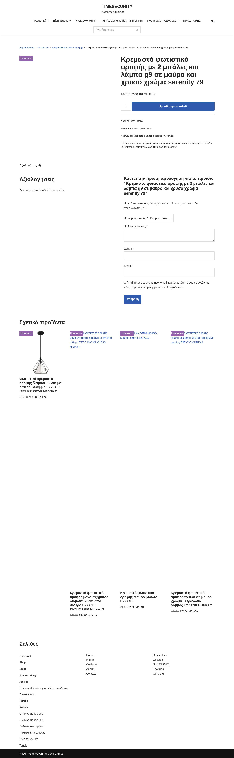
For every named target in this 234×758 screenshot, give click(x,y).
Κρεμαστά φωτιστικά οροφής (67, 47)
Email (128, 265)
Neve (22, 753)
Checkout (25, 656)
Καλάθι (23, 700)
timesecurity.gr (28, 675)
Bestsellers (160, 655)
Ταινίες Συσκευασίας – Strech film (122, 20)
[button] (47, 20)
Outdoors (91, 664)
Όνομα (129, 248)
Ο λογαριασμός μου (31, 713)
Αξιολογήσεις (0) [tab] (30, 165)
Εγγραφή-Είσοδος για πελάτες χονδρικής (44, 688)
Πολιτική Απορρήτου (31, 726)
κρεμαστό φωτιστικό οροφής (156, 143)
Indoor (90, 659)
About (89, 669)
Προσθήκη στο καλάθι (173, 106)
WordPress (56, 753)
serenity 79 (135, 143)
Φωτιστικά (43, 47)
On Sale (158, 659)
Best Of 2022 (161, 664)
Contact (91, 673)
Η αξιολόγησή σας (136, 226)
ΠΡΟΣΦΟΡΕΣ (192, 20)
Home (90, 655)
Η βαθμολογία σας (136, 218)
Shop (22, 662)
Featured (158, 669)
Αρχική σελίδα (26, 47)
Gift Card (158, 673)
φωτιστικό (153, 147)
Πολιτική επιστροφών (32, 732)
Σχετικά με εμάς (28, 739)
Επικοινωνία (27, 694)
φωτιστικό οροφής (168, 147)
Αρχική (23, 681)
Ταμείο (23, 745)
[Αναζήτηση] (137, 29)
